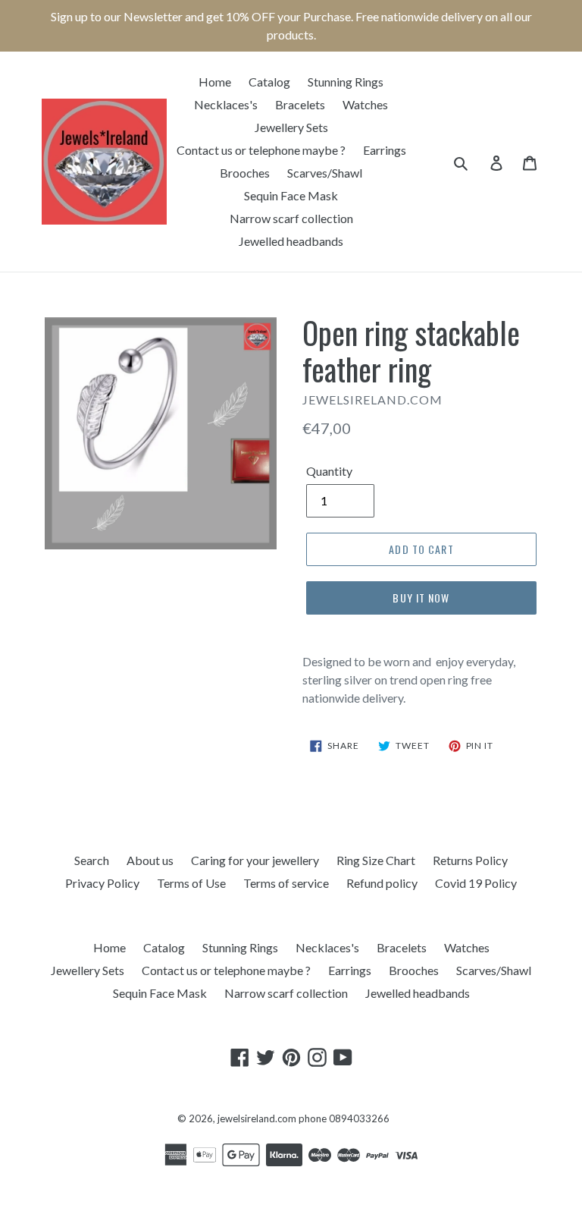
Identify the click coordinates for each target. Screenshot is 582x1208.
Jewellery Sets (291, 127)
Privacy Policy (102, 883)
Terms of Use (191, 883)
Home (215, 81)
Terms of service (286, 883)
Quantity (329, 471)
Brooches (245, 172)
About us (150, 860)
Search (91, 860)
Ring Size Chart (375, 860)
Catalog (269, 81)
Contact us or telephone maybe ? (261, 150)
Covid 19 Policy (476, 883)
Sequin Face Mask (291, 195)
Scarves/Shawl (324, 172)
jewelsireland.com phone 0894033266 (303, 1118)
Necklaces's (226, 104)
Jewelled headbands (291, 241)
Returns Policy (470, 860)
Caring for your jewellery (255, 860)
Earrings (384, 150)
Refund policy (382, 883)
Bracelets (300, 104)
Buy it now (421, 598)
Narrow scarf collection (291, 218)
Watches (365, 104)
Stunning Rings (345, 81)
